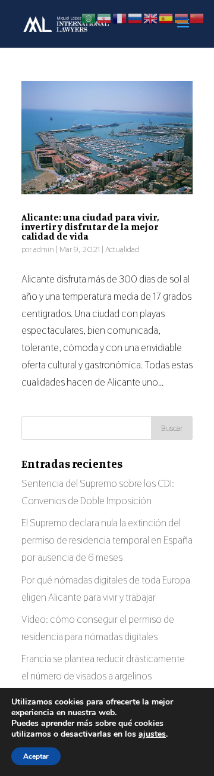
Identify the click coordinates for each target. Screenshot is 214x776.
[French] (120, 17)
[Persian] (104, 17)
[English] (151, 17)
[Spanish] (166, 17)
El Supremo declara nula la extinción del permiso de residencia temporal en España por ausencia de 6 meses (107, 540)
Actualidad (122, 249)
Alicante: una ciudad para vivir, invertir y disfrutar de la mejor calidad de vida (90, 226)
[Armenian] (182, 17)
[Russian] (135, 17)
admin (43, 249)
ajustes (152, 734)
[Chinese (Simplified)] (197, 17)
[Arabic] (89, 17)
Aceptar (36, 756)
